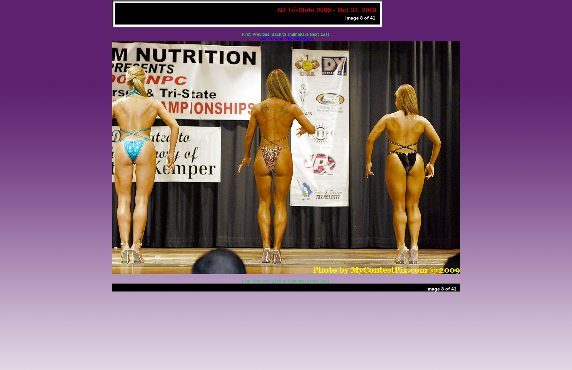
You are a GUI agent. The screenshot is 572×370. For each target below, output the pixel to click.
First (247, 34)
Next (315, 34)
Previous (261, 34)
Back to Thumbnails (290, 34)
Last (325, 34)
